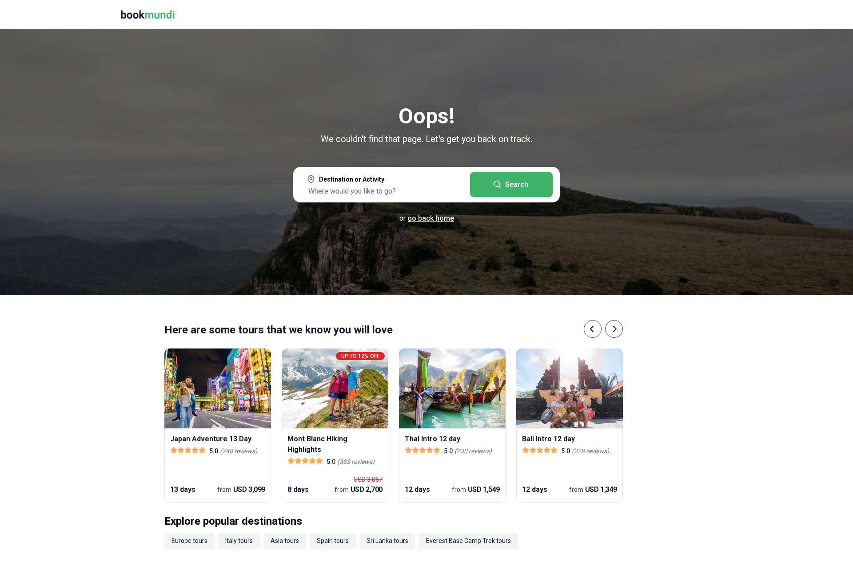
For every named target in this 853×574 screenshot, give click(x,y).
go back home (430, 218)
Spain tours (333, 540)
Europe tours (189, 540)
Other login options (794, 115)
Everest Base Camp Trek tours (468, 540)
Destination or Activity (351, 179)
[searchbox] (381, 191)
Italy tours (239, 540)
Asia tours (285, 540)
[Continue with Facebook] (697, 115)
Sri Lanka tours (387, 540)
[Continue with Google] (726, 115)
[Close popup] (823, 62)
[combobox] (381, 185)
